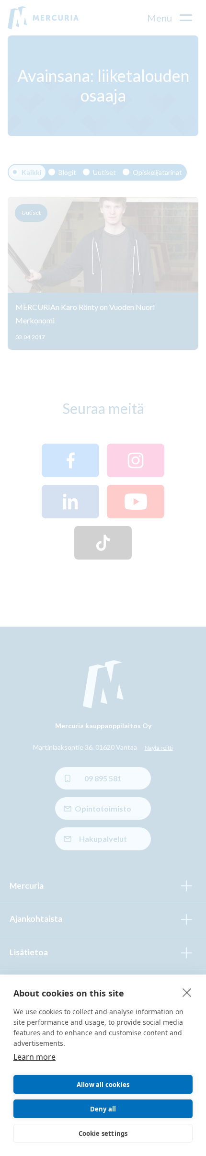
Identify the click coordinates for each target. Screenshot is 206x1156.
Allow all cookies (103, 1084)
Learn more (34, 1057)
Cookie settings (103, 1133)
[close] (187, 992)
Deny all (103, 1109)
